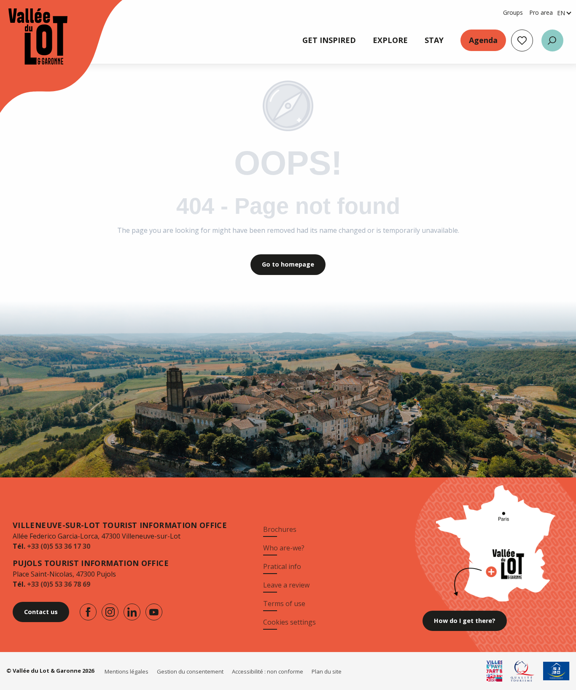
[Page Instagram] (110, 612)
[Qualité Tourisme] (523, 671)
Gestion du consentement (190, 671)
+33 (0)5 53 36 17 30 (58, 546)
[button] (552, 40)
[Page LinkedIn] (132, 612)
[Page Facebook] (88, 612)
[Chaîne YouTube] (153, 612)
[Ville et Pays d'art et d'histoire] (495, 671)
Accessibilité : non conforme (267, 671)
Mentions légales (126, 671)
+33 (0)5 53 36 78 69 (58, 584)
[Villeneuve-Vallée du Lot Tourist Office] (29, 36)
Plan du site (327, 671)
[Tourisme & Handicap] (556, 671)
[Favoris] (522, 40)
